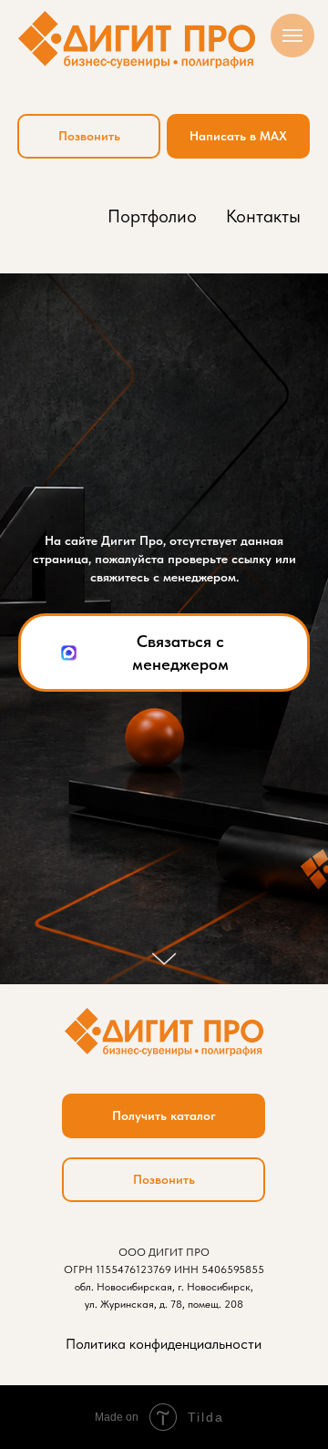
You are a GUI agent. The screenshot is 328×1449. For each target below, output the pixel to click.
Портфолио (152, 216)
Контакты (263, 216)
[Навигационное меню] (292, 35)
